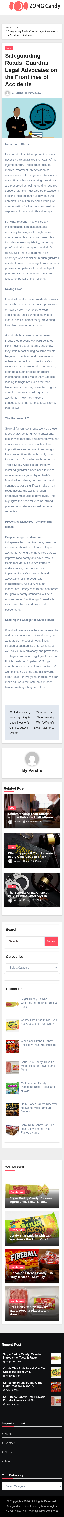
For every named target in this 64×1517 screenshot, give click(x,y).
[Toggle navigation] (4, 8)
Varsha (19, 92)
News (8, 1452)
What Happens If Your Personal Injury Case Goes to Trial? (31, 855)
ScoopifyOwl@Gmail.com (42, 1511)
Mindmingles (49, 1506)
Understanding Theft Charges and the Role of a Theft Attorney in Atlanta (31, 817)
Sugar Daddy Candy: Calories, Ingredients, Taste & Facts (31, 1200)
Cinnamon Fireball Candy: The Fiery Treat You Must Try (31, 1275)
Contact (9, 1443)
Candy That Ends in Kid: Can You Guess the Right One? (30, 1237)
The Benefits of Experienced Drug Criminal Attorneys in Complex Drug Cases (28, 896)
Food (8, 1461)
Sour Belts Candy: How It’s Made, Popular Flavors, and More (29, 1310)
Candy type (17, 1192)
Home (8, 1433)
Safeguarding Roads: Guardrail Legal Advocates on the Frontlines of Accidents (31, 70)
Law (8, 48)
